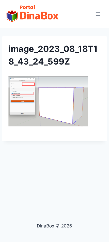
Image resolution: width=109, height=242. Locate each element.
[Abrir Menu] (98, 14)
